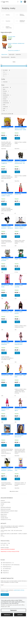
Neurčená (3, 148)
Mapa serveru (4, 514)
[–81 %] (21, 121)
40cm (2, 181)
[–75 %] (21, 462)
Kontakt (2, 504)
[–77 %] (21, 219)
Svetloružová (7, 102)
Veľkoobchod (3, 516)
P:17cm (16, 272)
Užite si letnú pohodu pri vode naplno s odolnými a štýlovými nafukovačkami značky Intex (12, 526)
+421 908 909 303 (7, 568)
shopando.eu (6, 572)
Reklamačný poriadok (5, 509)
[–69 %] (21, 278)
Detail (4, 138)
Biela (5, 89)
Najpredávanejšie (5, 57)
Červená (6, 91)
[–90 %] (7, 219)
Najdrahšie (18, 54)
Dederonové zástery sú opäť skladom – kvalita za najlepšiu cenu (14, 534)
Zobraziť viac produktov (13, 50)
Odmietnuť (7, 614)
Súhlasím (20, 614)
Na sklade (6, 70)
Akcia (5, 72)
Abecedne (13, 57)
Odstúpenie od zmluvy (6, 519)
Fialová (5, 93)
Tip (4, 76)
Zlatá (5, 108)
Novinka (5, 74)
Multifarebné (7, 95)
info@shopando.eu (7, 566)
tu (17, 603)
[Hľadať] (17, 1)
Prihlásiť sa (5, 594)
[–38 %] (21, 187)
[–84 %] (7, 428)
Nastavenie (13, 610)
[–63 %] (7, 121)
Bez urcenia (7, 87)
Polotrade (6, 81)
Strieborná (6, 100)
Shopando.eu (6, 570)
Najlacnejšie (11, 54)
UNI (15, 245)
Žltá (5, 110)
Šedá (5, 104)
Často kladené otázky (5, 502)
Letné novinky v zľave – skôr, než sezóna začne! (11, 530)
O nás (2, 505)
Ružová (5, 98)
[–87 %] (7, 155)
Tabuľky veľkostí (4, 517)
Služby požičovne (4, 512)
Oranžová (6, 97)
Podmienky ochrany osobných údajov (9, 510)
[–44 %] (7, 252)
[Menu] (25, 1)
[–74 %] (7, 278)
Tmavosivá (6, 106)
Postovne (3, 500)
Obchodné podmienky (6, 507)
